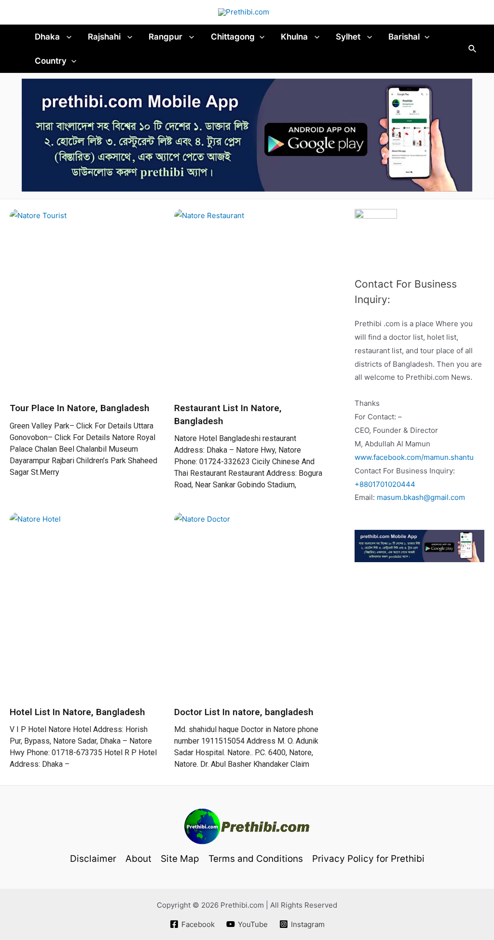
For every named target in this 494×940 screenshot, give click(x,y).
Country (51, 61)
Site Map (180, 858)
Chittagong (233, 36)
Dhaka (48, 36)
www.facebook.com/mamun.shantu (414, 457)
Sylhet (349, 36)
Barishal (404, 36)
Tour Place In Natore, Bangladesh (80, 408)
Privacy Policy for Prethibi (368, 858)
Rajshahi (105, 36)
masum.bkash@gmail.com (421, 497)
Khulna (295, 36)
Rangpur (166, 36)
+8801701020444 (385, 484)
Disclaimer (93, 858)
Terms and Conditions (255, 858)
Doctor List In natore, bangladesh (244, 712)
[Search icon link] (472, 49)
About (138, 858)
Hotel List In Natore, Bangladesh (77, 712)
